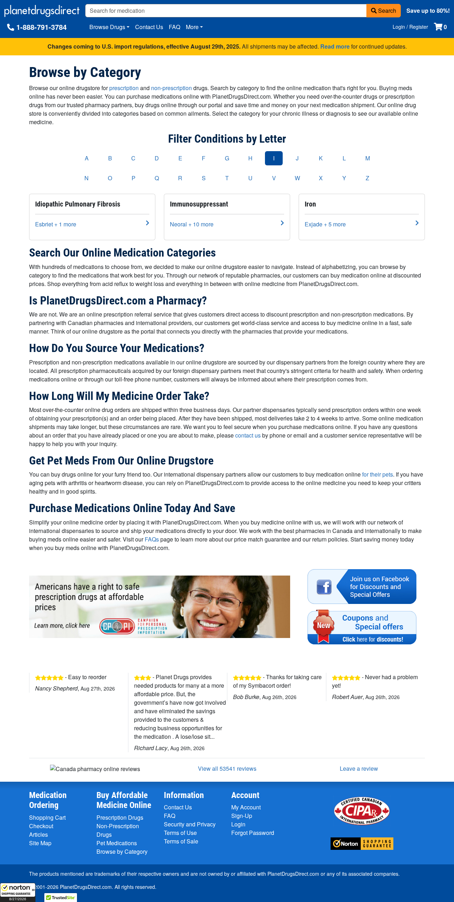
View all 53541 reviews (227, 768)
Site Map (40, 843)
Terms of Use (180, 833)
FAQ (174, 27)
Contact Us (149, 27)
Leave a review (359, 768)
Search (386, 10)
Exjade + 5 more (325, 224)
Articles (38, 834)
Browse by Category (122, 851)
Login (238, 824)
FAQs (152, 539)
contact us (248, 435)
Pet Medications (116, 843)
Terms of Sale (181, 841)
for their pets (377, 474)
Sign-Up (241, 816)
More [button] (192, 27)
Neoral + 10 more (192, 224)
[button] (17, 892)
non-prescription (171, 88)
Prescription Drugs (119, 817)
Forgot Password (252, 833)
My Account (246, 807)
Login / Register (410, 26)
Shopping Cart (47, 817)
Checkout (41, 826)
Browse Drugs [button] (107, 27)
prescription (124, 88)
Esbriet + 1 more (55, 224)
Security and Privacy (190, 824)
